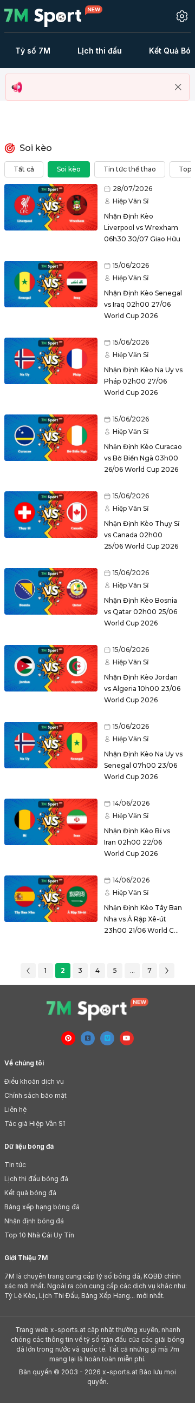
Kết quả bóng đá (30, 1193)
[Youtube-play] (127, 1038)
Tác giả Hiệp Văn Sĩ (34, 1123)
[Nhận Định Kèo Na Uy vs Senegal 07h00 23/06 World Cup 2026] (51, 745)
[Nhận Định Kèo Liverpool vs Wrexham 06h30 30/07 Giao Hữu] (51, 207)
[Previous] (28, 970)
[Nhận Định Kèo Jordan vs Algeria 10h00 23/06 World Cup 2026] (51, 668)
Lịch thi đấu (99, 50)
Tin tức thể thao (129, 169)
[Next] (166, 970)
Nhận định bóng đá (34, 1221)
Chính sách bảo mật (35, 1095)
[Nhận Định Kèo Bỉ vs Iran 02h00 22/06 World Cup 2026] (51, 822)
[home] (59, 16)
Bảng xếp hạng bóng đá (42, 1207)
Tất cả (24, 169)
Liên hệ (15, 1109)
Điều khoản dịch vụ (34, 1081)
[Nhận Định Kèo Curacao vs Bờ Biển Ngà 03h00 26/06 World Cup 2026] (51, 437)
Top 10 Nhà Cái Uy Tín (39, 1235)
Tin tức (15, 1165)
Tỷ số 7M (32, 50)
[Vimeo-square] (107, 1038)
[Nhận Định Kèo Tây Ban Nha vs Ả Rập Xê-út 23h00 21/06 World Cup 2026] (51, 898)
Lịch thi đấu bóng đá (36, 1179)
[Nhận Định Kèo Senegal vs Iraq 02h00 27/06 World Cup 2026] (51, 284)
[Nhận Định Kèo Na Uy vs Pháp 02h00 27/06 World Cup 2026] (51, 361)
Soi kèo (69, 169)
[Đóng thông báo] (178, 87)
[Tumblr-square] (88, 1038)
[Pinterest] (68, 1038)
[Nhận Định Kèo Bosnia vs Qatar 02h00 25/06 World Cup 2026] (51, 591)
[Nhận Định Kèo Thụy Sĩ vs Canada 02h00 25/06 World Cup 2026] (51, 514)
